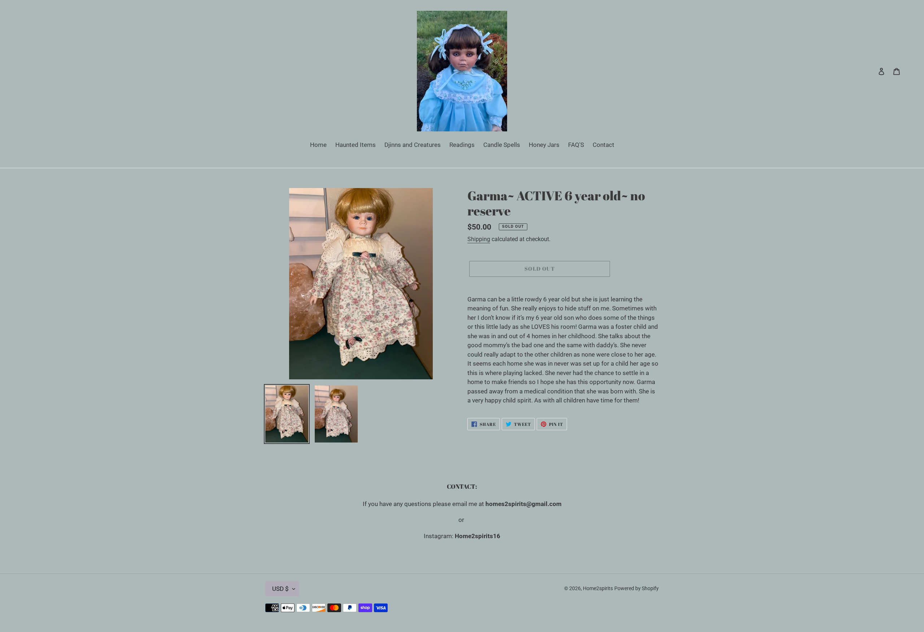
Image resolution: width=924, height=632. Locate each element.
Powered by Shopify (636, 588)
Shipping (478, 239)
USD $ (280, 588)
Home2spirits (598, 588)
